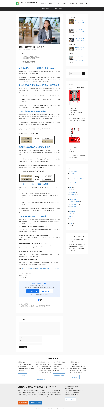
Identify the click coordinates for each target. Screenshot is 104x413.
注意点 (28, 304)
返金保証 (51, 3)
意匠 (70, 216)
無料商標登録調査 (73, 3)
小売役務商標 (72, 211)
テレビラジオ (72, 173)
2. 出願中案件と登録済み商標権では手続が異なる (31, 57)
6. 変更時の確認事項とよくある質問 (29, 62)
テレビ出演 (57, 3)
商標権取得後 (72, 192)
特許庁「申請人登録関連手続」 (28, 268)
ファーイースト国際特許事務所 (28, 2)
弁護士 (70, 213)
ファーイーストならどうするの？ (76, 178)
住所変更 (22, 304)
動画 (70, 185)
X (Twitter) (67, 408)
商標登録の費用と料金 (74, 201)
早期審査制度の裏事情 (59, 375)
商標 (25, 304)
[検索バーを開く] (86, 3)
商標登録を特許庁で (24, 303)
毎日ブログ (81, 3)
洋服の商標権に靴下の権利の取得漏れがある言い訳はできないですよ (33, 306)
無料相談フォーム (33, 291)
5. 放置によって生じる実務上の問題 (28, 61)
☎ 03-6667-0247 (46, 291)
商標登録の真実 (75, 377)
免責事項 (57, 408)
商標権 (70, 189)
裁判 (70, 225)
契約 (70, 209)
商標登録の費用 (44, 3)
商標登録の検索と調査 (74, 197)
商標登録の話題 (72, 199)
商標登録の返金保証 (41, 379)
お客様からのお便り (73, 171)
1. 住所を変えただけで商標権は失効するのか (30, 56)
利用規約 (62, 408)
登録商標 (71, 221)
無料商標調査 (45, 8)
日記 (70, 218)
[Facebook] (39, 300)
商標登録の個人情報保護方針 (39, 408)
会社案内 (64, 3)
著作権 (70, 223)
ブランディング (72, 182)
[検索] (83, 73)
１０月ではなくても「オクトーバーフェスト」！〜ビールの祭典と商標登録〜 (35, 305)
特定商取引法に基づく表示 (50, 408)
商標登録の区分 (72, 194)
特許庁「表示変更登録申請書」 (43, 268)
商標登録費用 (22, 375)
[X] (41, 300)
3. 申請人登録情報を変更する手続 (28, 58)
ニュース (71, 175)
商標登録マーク (72, 206)
